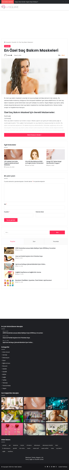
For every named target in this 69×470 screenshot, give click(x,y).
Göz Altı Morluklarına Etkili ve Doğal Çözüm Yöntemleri (34, 162)
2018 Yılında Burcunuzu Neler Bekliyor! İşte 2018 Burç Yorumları (35, 248)
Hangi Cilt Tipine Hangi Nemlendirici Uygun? (53, 162)
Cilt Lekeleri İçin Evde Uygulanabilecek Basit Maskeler (11, 163)
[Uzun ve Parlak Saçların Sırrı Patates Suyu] (9, 258)
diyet (56, 445)
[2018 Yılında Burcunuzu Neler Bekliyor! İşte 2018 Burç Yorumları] (9, 250)
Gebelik (4, 369)
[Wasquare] (9, 7)
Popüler (12, 241)
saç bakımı (59, 448)
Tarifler (4, 380)
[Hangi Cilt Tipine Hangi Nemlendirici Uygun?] (55, 154)
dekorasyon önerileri (48, 445)
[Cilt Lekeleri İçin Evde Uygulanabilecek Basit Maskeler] (13, 154)
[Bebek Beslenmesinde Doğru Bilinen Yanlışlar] (57, 416)
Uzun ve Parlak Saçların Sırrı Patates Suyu (29, 256)
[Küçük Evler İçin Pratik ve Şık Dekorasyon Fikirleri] (12, 403)
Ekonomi (4, 366)
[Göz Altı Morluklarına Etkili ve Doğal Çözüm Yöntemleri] (34, 154)
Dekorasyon (5, 357)
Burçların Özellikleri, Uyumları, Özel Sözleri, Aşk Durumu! (33, 280)
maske (28, 448)
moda (52, 448)
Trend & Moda (6, 385)
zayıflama (10, 451)
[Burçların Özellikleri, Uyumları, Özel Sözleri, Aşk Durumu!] (9, 282)
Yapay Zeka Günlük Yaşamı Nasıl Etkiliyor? (26, 2)
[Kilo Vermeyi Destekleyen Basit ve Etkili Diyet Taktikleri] (12, 416)
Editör (9, 55)
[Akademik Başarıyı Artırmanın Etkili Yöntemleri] (34, 416)
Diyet (3, 360)
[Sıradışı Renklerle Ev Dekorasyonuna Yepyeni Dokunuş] (57, 429)
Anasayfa (8, 42)
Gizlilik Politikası (62, 466)
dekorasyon (37, 445)
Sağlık (4, 377)
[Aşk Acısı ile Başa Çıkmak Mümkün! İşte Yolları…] (9, 266)
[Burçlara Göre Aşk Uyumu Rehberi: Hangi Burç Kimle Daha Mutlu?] (12, 429)
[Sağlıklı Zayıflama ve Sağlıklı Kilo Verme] (9, 274)
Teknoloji (4, 383)
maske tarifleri (44, 448)
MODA (4, 374)
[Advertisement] (34, 23)
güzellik (15, 448)
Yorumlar (56, 241)
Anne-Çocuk (6, 352)
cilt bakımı (29, 445)
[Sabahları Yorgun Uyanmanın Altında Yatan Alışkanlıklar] (34, 429)
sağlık (3, 451)
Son (34, 241)
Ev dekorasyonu (6, 448)
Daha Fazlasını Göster (34, 135)
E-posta (7, 212)
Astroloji (4, 355)
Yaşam (4, 388)
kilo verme (22, 448)
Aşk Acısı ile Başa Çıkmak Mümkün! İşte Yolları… (30, 264)
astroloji (4, 445)
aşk (10, 445)
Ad (5, 204)
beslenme (15, 445)
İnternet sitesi (40, 212)
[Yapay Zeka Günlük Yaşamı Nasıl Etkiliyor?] (57, 403)
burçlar (22, 445)
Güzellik (14, 42)
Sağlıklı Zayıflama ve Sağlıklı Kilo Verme (28, 272)
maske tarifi (36, 448)
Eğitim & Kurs (6, 363)
